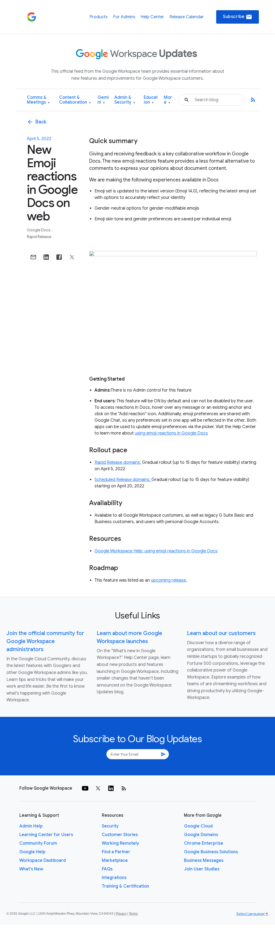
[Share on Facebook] (59, 257)
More (168, 100)
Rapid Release (39, 236)
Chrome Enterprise (203, 843)
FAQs (107, 869)
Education (151, 100)
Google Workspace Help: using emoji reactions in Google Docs (156, 551)
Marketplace (115, 860)
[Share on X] (72, 257)
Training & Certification (125, 886)
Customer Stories (120, 834)
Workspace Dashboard (42, 860)
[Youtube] (85, 788)
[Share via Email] (33, 257)
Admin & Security (124, 100)
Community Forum (38, 843)
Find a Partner (116, 852)
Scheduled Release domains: (123, 479)
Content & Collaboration (75, 100)
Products (98, 17)
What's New (31, 869)
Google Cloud (198, 826)
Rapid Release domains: (118, 462)
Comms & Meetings (38, 100)
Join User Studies (201, 869)
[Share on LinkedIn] (46, 257)
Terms (133, 913)
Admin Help (31, 826)
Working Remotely (120, 843)
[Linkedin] (110, 788)
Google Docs (39, 230)
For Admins (124, 17)
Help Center (152, 17)
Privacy (121, 913)
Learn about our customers (221, 633)
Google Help (32, 852)
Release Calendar (186, 17)
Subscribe (237, 17)
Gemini (103, 100)
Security (110, 826)
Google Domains (201, 834)
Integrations (114, 877)
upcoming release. (169, 580)
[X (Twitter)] (98, 788)
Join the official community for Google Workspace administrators (45, 641)
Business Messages (203, 860)
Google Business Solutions (211, 852)
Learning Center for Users (46, 834)
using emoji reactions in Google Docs (171, 433)
